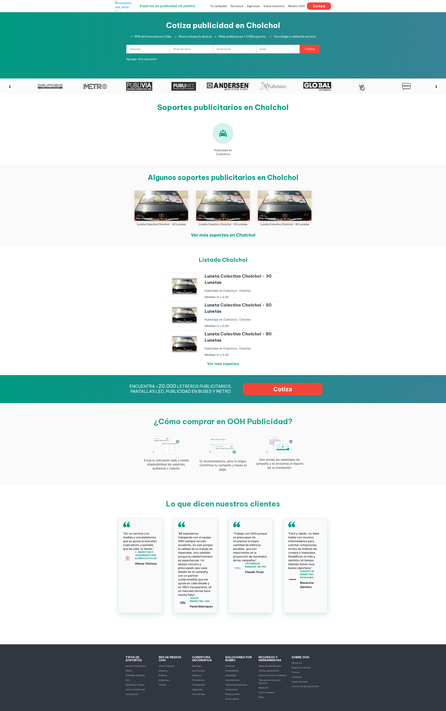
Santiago (196, 666)
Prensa (295, 672)
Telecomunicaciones (236, 684)
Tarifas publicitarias (269, 670)
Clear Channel (166, 666)
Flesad (162, 684)
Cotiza (309, 49)
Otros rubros (232, 698)
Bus (128, 680)
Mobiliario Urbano (135, 684)
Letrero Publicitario (136, 666)
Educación (230, 675)
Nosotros (297, 662)
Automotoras (232, 680)
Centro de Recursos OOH (305, 686)
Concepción (198, 684)
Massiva (163, 670)
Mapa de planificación (270, 666)
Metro (129, 670)
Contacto (297, 676)
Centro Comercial (135, 689)
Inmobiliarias (232, 670)
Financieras (231, 689)
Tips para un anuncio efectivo (270, 681)
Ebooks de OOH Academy (272, 675)
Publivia (163, 675)
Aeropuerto (132, 694)
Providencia (198, 680)
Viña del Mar (198, 694)
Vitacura (196, 675)
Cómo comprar (266, 692)
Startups (229, 666)
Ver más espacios (223, 364)
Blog (261, 697)
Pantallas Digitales (135, 675)
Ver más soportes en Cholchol (223, 235)
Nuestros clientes (301, 667)
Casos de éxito (300, 681)
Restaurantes (232, 694)
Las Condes (198, 670)
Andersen (164, 680)
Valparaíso (197, 689)
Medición (263, 687)
